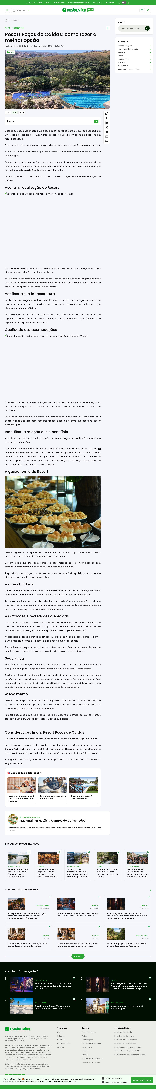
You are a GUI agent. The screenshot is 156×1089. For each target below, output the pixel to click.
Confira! (11, 830)
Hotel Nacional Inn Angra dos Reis (128, 1047)
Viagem (121, 52)
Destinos (60, 1040)
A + (7, 112)
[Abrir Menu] (7, 10)
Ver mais (78, 956)
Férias (7, 28)
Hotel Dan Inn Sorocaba (124, 1036)
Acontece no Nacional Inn (129, 69)
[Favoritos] (142, 10)
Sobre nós (61, 1036)
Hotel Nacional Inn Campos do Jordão (130, 1055)
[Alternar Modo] (22, 112)
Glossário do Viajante (78, 2)
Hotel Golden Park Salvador (125, 1043)
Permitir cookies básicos (113, 1078)
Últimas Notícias (34, 2)
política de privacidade (66, 1081)
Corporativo (123, 66)
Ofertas (60, 1047)
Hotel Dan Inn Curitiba (123, 1032)
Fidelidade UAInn (64, 1043)
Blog (48, 2)
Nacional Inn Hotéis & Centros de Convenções (25, 46)
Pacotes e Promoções (91, 1062)
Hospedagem (18, 28)
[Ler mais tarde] (29, 852)
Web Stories (59, 2)
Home (59, 1032)
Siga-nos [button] (110, 2)
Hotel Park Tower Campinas (125, 1040)
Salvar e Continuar (142, 1080)
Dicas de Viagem (125, 46)
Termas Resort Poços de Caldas (127, 1051)
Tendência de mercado (128, 49)
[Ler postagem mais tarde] (108, 28)
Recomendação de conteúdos (116, 1082)
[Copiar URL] (106, 141)
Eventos (121, 62)
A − (14, 112)
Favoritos (97, 2)
